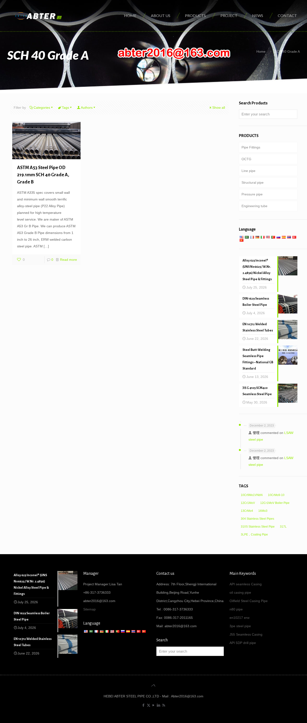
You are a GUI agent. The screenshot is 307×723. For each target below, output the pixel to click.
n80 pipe (236, 609)
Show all (218, 107)
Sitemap (89, 609)
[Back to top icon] (153, 685)
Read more (68, 260)
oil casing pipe (240, 592)
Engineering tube (254, 206)
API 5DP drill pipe (243, 643)
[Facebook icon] (143, 705)
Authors (87, 107)
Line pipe (248, 171)
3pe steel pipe (240, 626)
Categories (42, 107)
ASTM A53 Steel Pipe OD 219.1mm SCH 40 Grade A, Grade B (43, 174)
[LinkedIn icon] (158, 705)
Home (261, 51)
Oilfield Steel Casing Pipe (249, 601)
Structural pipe (253, 182)
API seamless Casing (246, 584)
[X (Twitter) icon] (148, 705)
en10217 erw (239, 618)
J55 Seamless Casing (246, 634)
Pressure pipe (252, 194)
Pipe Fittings (251, 147)
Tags (65, 107)
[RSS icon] (163, 705)
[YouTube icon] (153, 705)
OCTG (246, 159)
